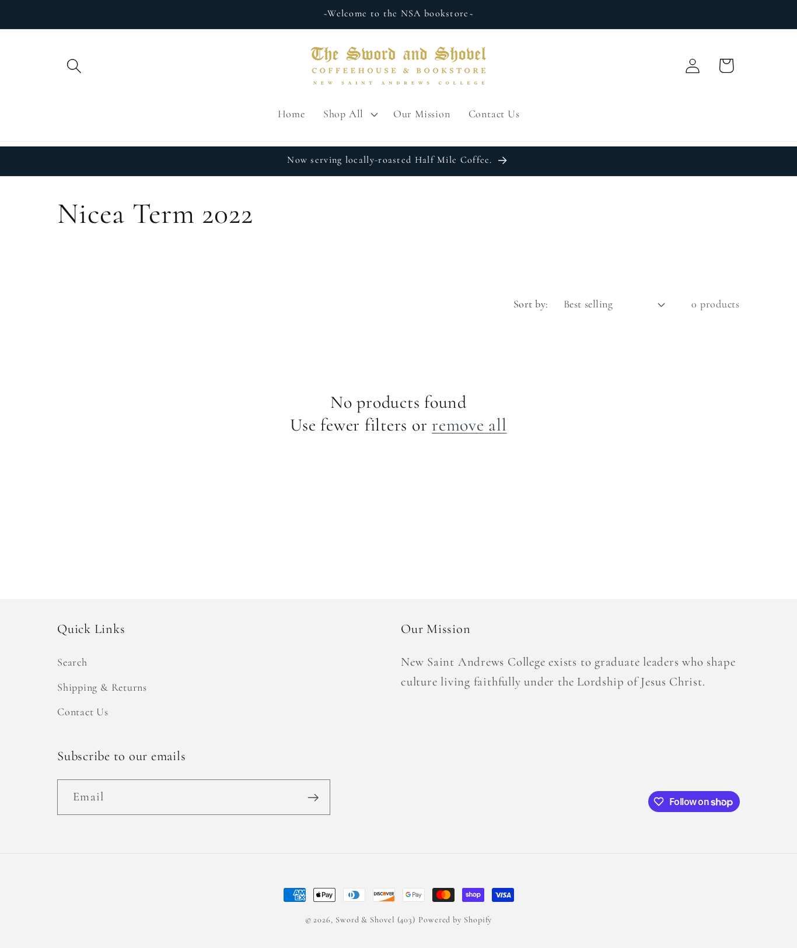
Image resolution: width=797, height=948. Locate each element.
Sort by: (530, 304)
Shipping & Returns (102, 687)
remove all (469, 425)
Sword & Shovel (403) (375, 920)
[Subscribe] (313, 798)
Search (72, 662)
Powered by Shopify (455, 920)
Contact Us (83, 711)
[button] (73, 65)
